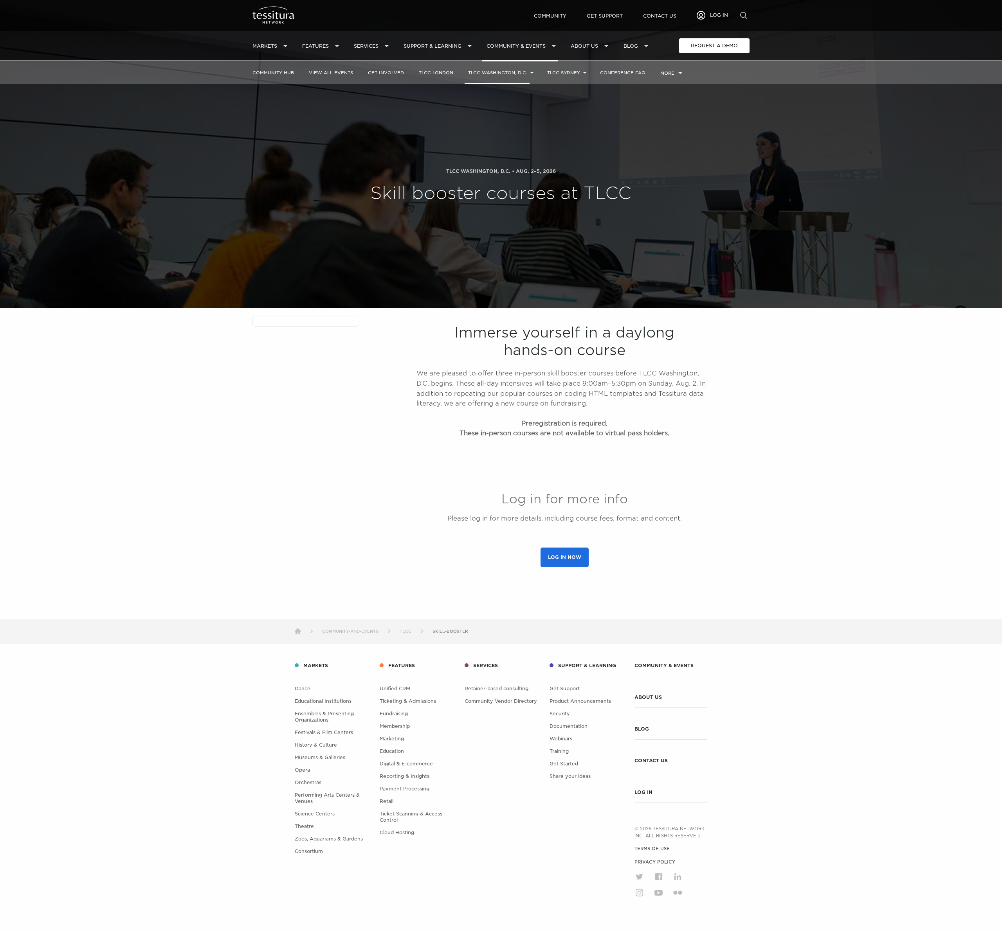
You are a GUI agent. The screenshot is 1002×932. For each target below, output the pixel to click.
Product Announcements (580, 701)
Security (560, 714)
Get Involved (386, 72)
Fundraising (394, 714)
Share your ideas (570, 776)
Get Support (605, 16)
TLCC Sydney (563, 72)
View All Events (331, 72)
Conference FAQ (622, 72)
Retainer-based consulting (496, 688)
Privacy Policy (654, 862)
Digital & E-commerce (406, 764)
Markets (264, 46)
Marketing (392, 739)
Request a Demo (714, 45)
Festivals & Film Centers (324, 732)
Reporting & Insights (404, 776)
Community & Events (516, 46)
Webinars (561, 739)
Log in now (564, 557)
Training (559, 751)
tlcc (405, 631)
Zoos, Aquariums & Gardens (329, 839)
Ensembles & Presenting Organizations (324, 717)
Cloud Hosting (397, 832)
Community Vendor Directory (501, 701)
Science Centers (315, 814)
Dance (302, 688)
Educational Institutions (323, 701)
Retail (386, 801)
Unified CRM (395, 688)
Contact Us (651, 760)
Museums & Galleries (320, 757)
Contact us (659, 16)
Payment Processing (404, 789)
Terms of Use (652, 848)
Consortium (309, 851)
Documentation (569, 726)
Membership (395, 726)
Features (315, 46)
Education (392, 751)
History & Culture (316, 745)
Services (366, 46)
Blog (631, 46)
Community (550, 16)
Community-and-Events (350, 631)
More (667, 73)
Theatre (304, 826)
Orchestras (308, 782)
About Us (584, 46)
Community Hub (273, 72)
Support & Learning (432, 46)
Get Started (564, 764)
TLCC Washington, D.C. (497, 72)
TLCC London (436, 72)
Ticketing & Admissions (408, 701)
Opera (302, 770)
